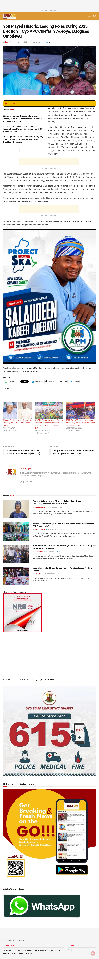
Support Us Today (25, 953)
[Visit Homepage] (9, 16)
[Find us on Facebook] (68, 950)
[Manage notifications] (93, 953)
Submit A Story (54, 950)
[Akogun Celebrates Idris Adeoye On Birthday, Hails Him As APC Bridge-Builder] (17, 410)
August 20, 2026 (51, 551)
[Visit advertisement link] (49, 296)
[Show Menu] (89, 16)
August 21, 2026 (53, 529)
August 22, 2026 (53, 507)
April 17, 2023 (23, 42)
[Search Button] (94, 16)
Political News (36, 42)
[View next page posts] (26, 150)
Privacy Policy (40, 950)
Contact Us (18, 950)
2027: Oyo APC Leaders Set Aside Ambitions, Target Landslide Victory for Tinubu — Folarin (80, 422)
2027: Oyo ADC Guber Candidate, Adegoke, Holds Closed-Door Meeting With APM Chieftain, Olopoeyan (23, 139)
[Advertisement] (49, 4)
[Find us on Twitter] (71, 950)
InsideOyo (9, 42)
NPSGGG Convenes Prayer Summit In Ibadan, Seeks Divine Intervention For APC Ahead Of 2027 (22, 129)
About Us (28, 950)
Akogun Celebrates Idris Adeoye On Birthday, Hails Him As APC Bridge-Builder (17, 422)
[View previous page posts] (21, 150)
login (11, 592)
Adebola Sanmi (40, 507)
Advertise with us (9, 953)
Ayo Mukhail (39, 551)
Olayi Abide (38, 574)
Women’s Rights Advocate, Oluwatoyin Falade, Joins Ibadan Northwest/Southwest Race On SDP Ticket (22, 119)
